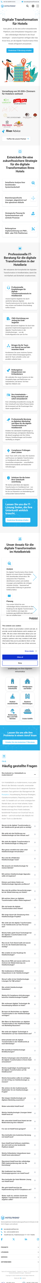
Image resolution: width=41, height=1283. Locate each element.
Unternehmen (6, 1262)
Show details (29, 651)
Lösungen (4, 1252)
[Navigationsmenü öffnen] (37, 6)
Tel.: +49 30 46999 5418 (11, 1232)
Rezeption (5, 795)
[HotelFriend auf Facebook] (1, 1239)
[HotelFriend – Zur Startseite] (8, 6)
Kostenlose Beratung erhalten (18, 520)
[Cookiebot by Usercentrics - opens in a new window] (29, 618)
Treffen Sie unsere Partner (16, 139)
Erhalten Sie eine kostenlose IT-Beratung (20, 742)
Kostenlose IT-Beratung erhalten (20, 50)
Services (4, 1257)
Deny (20, 663)
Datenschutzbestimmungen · (17, 1273)
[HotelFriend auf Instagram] (38, 1239)
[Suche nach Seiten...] (27, 6)
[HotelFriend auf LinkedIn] (26, 1239)
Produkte (4, 1247)
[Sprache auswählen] (33, 6)
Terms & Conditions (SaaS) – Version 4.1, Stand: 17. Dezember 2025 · (20, 1271)
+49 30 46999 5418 (9, 2)
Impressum (28, 1273)
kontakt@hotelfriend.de (31, 2)
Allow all (20, 657)
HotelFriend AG (20, 1275)
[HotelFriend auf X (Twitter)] (13, 1239)
